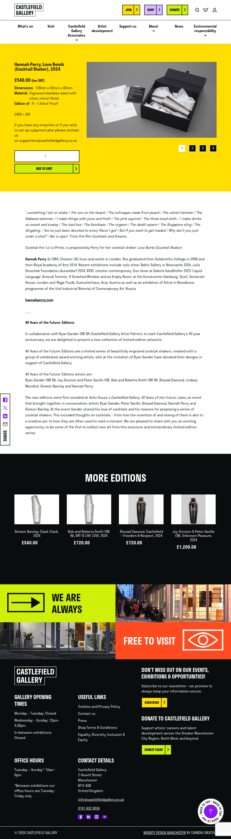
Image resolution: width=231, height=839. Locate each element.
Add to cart (44, 168)
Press (82, 720)
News (179, 26)
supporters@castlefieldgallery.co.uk (48, 140)
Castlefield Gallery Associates (76, 30)
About (153, 26)
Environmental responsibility (205, 28)
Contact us (86, 713)
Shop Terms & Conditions (97, 727)
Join (128, 9)
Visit (51, 26)
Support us (127, 26)
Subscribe (152, 702)
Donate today (154, 749)
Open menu (77, 41)
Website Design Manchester (164, 832)
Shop (150, 9)
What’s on (25, 26)
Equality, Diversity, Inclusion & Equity (101, 737)
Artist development (102, 28)
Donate (175, 9)
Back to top (211, 811)
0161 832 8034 (89, 808)
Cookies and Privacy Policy (99, 706)
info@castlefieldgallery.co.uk (101, 799)
